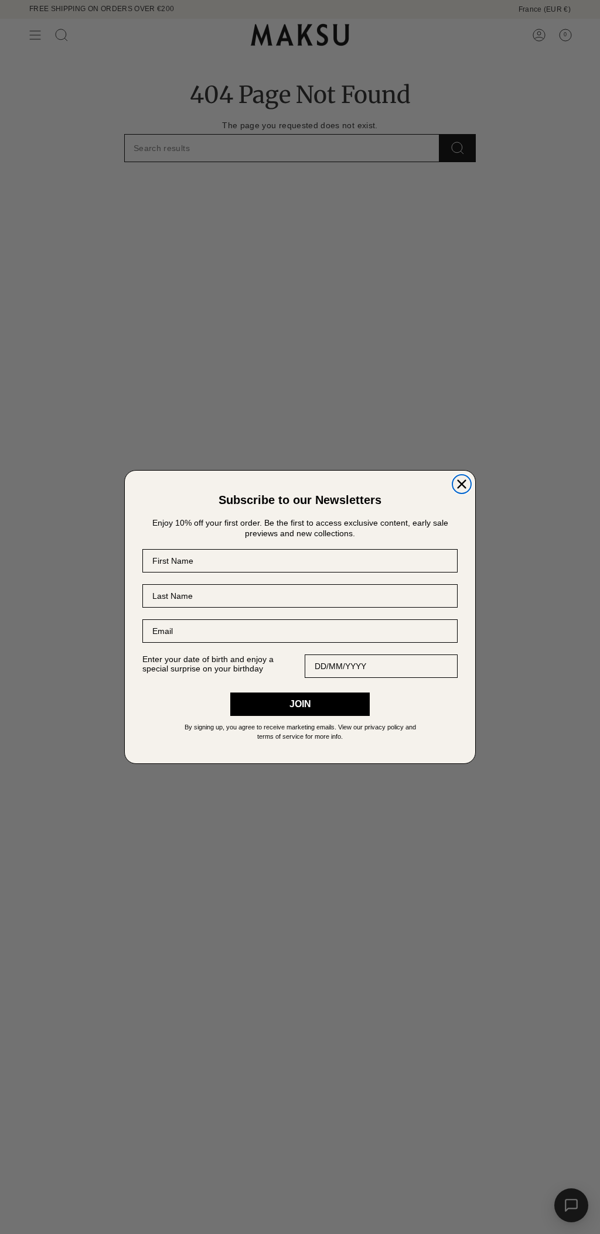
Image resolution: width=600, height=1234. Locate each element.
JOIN (300, 704)
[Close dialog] (461, 484)
